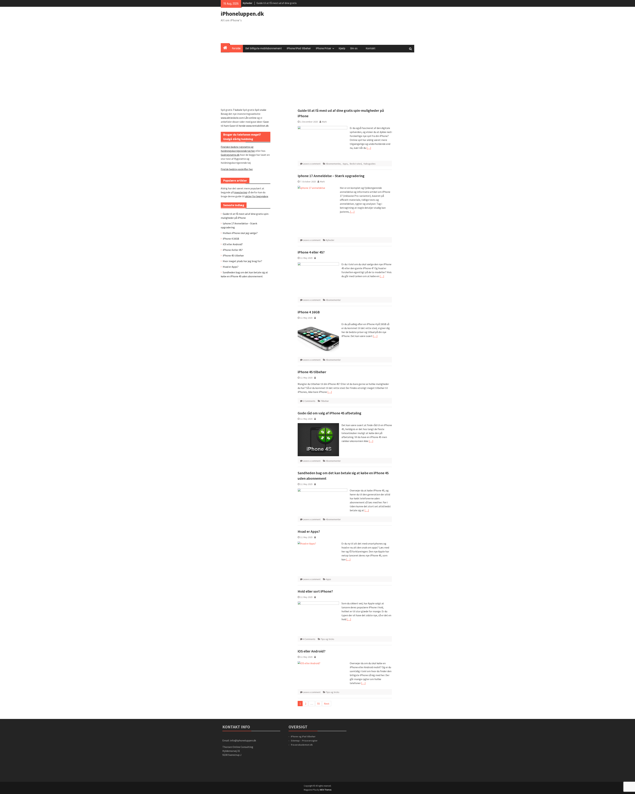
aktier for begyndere (256, 196)
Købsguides (370, 163)
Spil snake (260, 109)
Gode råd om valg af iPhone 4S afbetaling (329, 413)
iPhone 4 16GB (309, 312)
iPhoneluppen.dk (242, 13)
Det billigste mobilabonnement (263, 48)
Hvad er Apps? (309, 531)
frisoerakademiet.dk (302, 744)
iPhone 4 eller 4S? (311, 252)
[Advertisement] (317, 77)
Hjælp (342, 48)
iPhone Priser (323, 48)
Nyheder (330, 240)
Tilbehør (325, 400)
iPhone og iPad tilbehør (303, 736)
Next (326, 703)
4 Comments (309, 639)
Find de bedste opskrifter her (237, 169)
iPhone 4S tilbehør (312, 372)
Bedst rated (356, 163)
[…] (369, 147)
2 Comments (309, 400)
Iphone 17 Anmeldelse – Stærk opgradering (331, 175)
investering (240, 192)
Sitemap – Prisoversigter (304, 740)
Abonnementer (333, 163)
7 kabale (237, 109)
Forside (236, 48)
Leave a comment (311, 163)
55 (318, 703)
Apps (345, 163)
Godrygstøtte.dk (230, 154)
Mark (324, 121)
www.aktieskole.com (232, 117)
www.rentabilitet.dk (257, 125)
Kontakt (370, 48)
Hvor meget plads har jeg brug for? (242, 261)
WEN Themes (325, 789)
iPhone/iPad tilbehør (299, 48)
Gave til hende (238, 125)
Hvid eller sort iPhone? (315, 591)
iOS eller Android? (311, 651)
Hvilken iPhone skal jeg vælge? (240, 233)
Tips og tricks (327, 639)
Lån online (250, 117)
